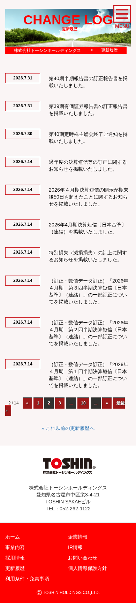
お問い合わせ (82, 558)
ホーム (12, 537)
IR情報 (75, 547)
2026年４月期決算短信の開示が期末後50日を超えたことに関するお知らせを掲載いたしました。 (88, 197)
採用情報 (15, 558)
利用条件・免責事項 (27, 578)
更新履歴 (15, 568)
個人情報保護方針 (87, 568)
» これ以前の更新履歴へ (68, 428)
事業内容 (15, 547)
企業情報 (78, 537)
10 (83, 403)
